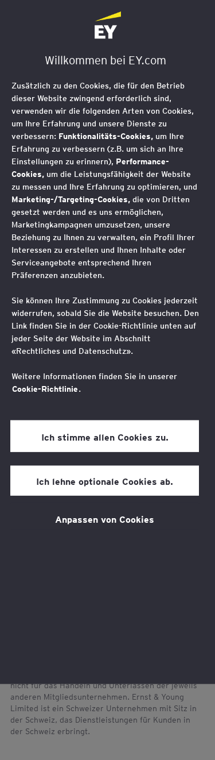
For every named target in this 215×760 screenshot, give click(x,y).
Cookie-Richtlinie (45, 389)
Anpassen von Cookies (104, 518)
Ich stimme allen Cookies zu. (105, 436)
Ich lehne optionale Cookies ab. (104, 480)
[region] (107, 342)
